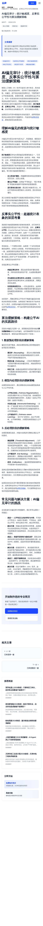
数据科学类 (24, 26)
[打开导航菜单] (39, 3)
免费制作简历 (13, 611)
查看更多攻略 (13, 618)
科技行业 (14, 26)
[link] (3, 7)
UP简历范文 (11, 307)
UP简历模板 (21, 488)
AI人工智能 (6, 26)
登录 (32, 3)
